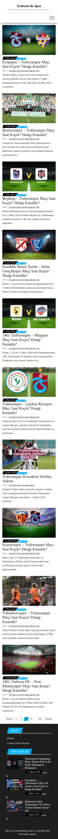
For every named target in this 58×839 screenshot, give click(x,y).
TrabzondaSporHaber (21, 485)
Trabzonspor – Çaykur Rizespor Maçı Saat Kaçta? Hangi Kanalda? (27, 408)
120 (39, 719)
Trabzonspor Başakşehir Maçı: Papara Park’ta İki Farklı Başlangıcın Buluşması (38, 763)
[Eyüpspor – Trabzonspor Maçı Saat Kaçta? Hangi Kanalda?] (29, 40)
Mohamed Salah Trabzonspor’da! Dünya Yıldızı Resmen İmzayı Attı (37, 806)
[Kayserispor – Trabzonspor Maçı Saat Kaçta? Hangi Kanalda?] (29, 522)
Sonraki (48, 719)
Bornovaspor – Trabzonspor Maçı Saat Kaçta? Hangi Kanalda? (28, 132)
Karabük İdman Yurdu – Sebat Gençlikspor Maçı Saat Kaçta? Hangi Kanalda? (26, 271)
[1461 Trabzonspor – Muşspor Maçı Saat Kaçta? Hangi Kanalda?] (29, 313)
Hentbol (10, 738)
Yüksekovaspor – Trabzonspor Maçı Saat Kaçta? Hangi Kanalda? (26, 617)
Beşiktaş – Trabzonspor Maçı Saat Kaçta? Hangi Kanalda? (28, 200)
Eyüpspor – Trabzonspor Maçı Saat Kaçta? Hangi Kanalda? (26, 64)
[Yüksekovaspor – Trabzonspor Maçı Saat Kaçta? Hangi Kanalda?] (29, 591)
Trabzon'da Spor (29, 6)
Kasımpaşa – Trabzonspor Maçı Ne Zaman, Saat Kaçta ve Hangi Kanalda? (36, 785)
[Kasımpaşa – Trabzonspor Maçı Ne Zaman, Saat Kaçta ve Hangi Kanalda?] (14, 784)
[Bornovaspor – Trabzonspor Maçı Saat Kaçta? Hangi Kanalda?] (29, 108)
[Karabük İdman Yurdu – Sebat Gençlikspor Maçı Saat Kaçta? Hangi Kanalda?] (29, 244)
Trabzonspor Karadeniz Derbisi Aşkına (26, 478)
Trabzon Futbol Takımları (18, 743)
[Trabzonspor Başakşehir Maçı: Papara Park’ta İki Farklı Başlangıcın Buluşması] (14, 763)
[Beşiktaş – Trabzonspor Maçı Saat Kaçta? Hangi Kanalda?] (29, 176)
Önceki (9, 719)
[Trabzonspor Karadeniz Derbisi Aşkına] (29, 454)
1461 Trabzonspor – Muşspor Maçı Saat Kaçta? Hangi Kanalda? (25, 339)
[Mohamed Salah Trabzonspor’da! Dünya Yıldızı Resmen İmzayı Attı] (14, 805)
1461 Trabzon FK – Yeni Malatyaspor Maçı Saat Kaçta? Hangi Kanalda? (26, 686)
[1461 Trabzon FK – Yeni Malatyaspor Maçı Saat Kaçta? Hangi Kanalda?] (29, 659)
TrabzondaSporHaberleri (24, 71)
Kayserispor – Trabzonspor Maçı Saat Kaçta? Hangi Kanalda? (28, 546)
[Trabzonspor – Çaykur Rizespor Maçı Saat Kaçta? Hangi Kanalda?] (29, 382)
